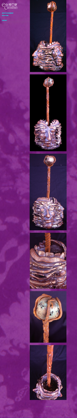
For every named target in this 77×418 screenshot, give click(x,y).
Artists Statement (7, 13)
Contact (4, 20)
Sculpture (5, 15)
